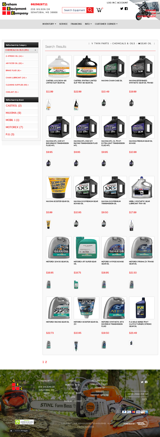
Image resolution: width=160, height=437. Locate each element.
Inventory (48, 24)
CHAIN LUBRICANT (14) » (16, 78)
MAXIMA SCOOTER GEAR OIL (58, 201)
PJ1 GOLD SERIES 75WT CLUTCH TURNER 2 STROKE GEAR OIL (140, 324)
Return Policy (100, 380)
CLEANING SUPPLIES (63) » (17, 85)
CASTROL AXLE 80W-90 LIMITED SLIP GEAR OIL (56, 81)
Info (87, 24)
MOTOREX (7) (14, 127)
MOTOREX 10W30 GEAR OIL (57, 262)
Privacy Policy (100, 384)
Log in (111, 2)
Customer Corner (105, 24)
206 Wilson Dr (46, 387)
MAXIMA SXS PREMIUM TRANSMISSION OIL (111, 202)
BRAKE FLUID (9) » (13, 70)
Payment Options (100, 395)
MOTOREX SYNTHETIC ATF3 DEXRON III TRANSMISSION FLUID (112, 324)
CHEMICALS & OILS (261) (17, 50)
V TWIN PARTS (100, 43)
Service (63, 24)
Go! (90, 10)
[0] (99, 9)
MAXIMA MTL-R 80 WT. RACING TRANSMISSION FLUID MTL (86, 143)
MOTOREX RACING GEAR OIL (57, 322)
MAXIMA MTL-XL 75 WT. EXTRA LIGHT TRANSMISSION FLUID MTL (113, 143)
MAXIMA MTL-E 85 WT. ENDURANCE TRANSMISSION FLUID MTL (57, 143)
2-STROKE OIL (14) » (14, 56)
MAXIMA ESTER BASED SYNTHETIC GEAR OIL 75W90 (141, 81)
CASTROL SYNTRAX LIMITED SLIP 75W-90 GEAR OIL (85, 81)
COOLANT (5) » (11, 92)
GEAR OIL (146, 43)
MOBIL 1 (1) (12, 119)
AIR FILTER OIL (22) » (14, 63)
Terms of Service (100, 390)
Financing (76, 24)
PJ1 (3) (10, 134)
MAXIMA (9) (13, 112)
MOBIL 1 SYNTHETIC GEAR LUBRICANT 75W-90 (139, 202)
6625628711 (39, 4)
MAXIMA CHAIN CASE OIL (111, 80)
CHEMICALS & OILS (124, 43)
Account (122, 2)
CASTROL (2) (14, 105)
